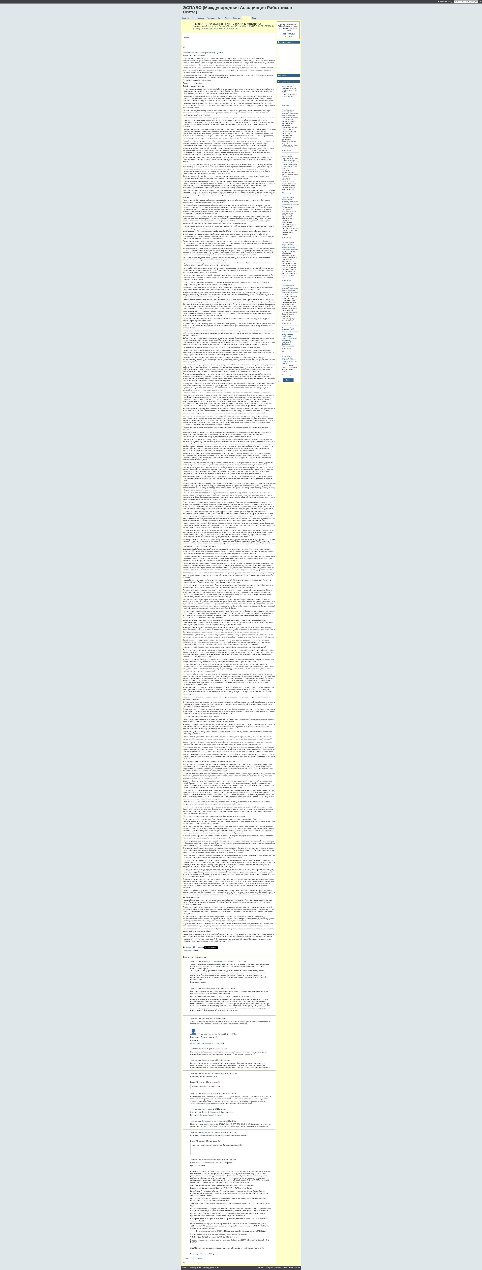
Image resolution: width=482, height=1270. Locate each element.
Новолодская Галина (209, 1159)
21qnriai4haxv (212, 1034)
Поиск (480, 2)
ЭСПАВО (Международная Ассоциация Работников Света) (237, 9)
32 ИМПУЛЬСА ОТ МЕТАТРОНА (261, 26)
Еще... (288, 380)
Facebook (199, 948)
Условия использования (291, 1268)
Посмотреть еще (288, 346)
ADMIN (198, 1268)
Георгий (284, 85)
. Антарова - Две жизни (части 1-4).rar (206, 1043)
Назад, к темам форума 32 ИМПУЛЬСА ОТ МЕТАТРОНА (217, 29)
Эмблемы (259, 1268)
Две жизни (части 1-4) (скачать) (211, 1115)
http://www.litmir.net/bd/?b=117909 (222, 1126)
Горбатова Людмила (209, 1093)
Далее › (200, 1258)
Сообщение (286, 344)
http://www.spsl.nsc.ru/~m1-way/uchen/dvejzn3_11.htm (203, 53)
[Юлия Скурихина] (187, 29)
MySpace (189, 948)
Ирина (204, 1049)
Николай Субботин (208, 988)
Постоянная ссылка (192, 961)
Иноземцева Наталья (209, 1073)
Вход (450, 2)
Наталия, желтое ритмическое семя (214, 961)
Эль (294, 88)
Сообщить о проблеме (273, 1268)
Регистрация (442, 2)
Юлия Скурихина (220, 26)
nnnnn (204, 1018)
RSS (184, 1262)
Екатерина (205, 1060)
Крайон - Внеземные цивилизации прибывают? (290, 334)
